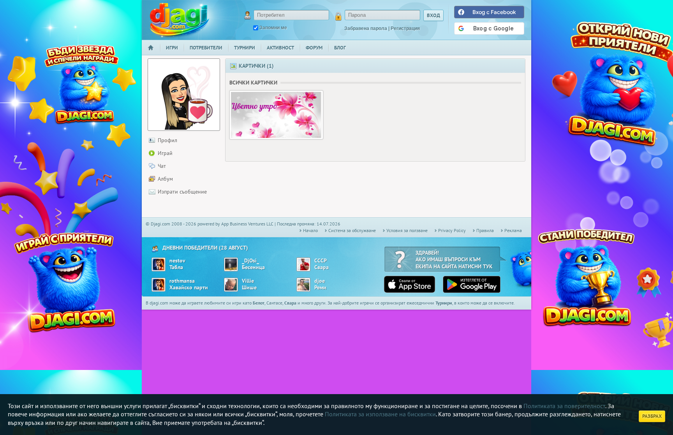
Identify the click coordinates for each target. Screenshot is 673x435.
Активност (280, 47)
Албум (165, 178)
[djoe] (303, 285)
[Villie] (231, 285)
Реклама (513, 230)
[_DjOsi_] (231, 264)
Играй (165, 153)
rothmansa (182, 281)
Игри (172, 47)
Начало (310, 230)
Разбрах (652, 416)
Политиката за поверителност (564, 406)
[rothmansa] (159, 285)
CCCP (320, 260)
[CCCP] (303, 264)
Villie (248, 281)
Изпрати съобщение (182, 191)
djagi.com (179, 19)
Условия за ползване (407, 230)
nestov (177, 260)
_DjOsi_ (250, 260)
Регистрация (405, 28)
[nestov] (159, 264)
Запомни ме (273, 27)
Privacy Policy (452, 230)
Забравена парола (365, 28)
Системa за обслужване (352, 230)
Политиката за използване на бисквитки (380, 414)
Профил (167, 140)
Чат (162, 165)
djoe (319, 281)
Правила (485, 230)
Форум (314, 47)
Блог (340, 47)
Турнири (244, 47)
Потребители (206, 47)
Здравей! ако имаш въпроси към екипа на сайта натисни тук (454, 259)
